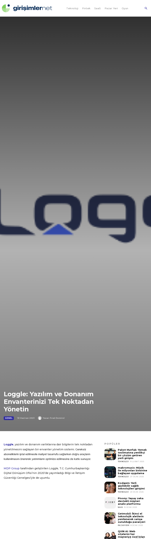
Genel (9, 418)
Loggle (8, 444)
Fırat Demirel (57, 418)
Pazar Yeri (123, 525)
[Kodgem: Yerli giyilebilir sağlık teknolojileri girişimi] (110, 487)
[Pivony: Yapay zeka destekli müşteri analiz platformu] (110, 503)
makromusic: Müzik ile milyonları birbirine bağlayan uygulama (132, 470)
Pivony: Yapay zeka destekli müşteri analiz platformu (130, 501)
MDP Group (12, 468)
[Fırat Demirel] (40, 418)
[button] (146, 8)
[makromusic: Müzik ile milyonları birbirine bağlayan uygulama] (110, 472)
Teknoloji (123, 461)
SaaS (120, 507)
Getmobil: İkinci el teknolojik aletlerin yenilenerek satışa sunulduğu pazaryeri (131, 517)
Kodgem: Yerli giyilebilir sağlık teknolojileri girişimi (131, 485)
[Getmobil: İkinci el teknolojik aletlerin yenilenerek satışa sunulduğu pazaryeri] (110, 518)
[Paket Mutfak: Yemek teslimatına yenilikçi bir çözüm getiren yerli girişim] (110, 454)
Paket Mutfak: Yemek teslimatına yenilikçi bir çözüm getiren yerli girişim (132, 454)
